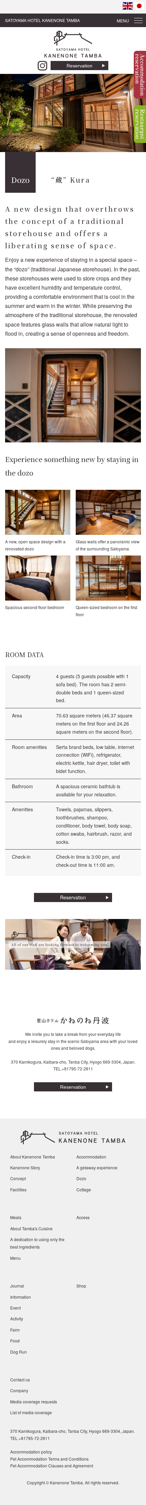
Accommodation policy (31, 1452)
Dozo (81, 1178)
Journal (17, 1286)
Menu (15, 1258)
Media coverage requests (33, 1401)
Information (20, 1297)
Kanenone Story (25, 1167)
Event (15, 1308)
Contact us (20, 1379)
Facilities (18, 1189)
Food (15, 1340)
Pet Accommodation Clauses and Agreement (51, 1465)
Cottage (83, 1189)
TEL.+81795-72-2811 (73, 1068)
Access (83, 1217)
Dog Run (18, 1352)
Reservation (79, 65)
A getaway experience (96, 1167)
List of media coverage (31, 1412)
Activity (16, 1318)
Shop (81, 1286)
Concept (18, 1178)
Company (19, 1390)
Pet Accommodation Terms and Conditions (49, 1459)
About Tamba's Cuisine (31, 1228)
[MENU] (138, 19)
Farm (15, 1330)
